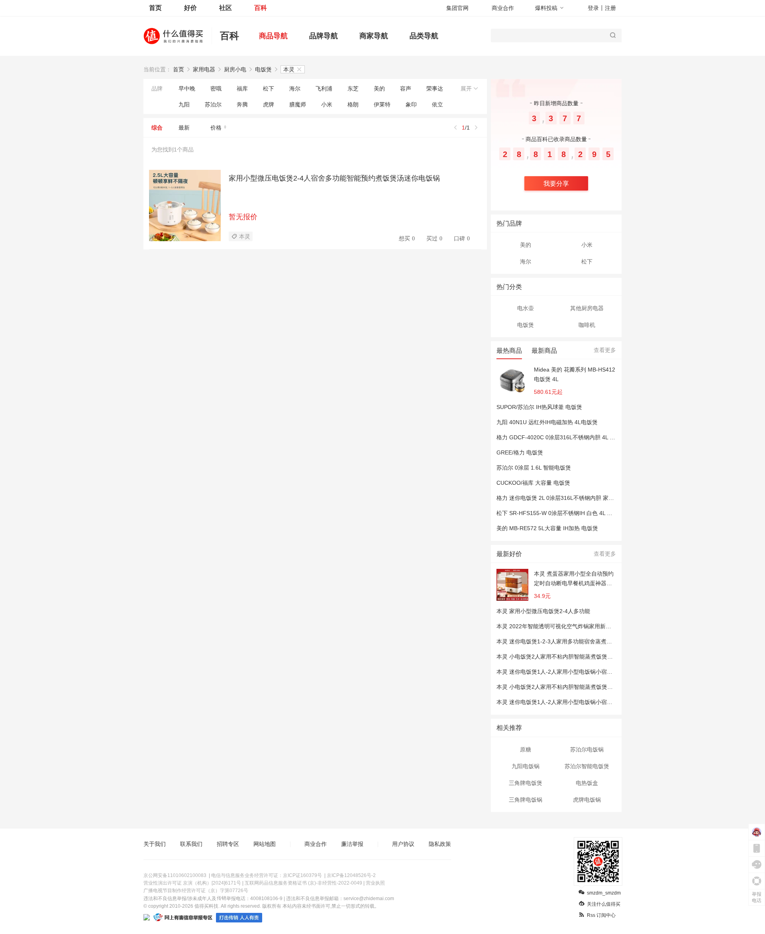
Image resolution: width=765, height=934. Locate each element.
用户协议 (403, 844)
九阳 (184, 104)
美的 (379, 88)
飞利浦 (324, 88)
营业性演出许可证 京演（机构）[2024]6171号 (192, 883)
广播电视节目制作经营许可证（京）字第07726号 (195, 890)
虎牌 (268, 104)
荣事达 (434, 88)
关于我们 (154, 844)
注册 (610, 8)
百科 (260, 7)
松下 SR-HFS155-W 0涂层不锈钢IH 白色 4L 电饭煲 (560, 513)
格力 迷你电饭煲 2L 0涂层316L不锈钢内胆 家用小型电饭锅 (569, 498)
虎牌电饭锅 (587, 799)
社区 (225, 7)
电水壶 (525, 308)
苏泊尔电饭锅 (587, 749)
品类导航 (424, 36)
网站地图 (264, 844)
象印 (411, 104)
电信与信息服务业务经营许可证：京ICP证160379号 (266, 875)
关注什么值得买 (603, 904)
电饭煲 (263, 69)
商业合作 (503, 8)
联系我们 (191, 844)
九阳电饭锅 (525, 766)
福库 (242, 88)
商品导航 (273, 36)
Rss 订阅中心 (601, 915)
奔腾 (242, 104)
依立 (437, 104)
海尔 (294, 88)
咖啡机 (587, 325)
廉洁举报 (352, 844)
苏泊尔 (213, 104)
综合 (157, 127)
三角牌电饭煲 (525, 783)
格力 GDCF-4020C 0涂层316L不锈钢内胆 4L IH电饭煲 (564, 437)
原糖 (525, 749)
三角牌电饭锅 (525, 799)
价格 (216, 127)
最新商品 (544, 350)
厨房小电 (235, 69)
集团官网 (457, 8)
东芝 (353, 88)
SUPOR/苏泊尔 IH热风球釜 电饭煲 (539, 407)
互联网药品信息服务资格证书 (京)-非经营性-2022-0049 (303, 883)
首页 (155, 7)
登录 (593, 8)
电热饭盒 (587, 783)
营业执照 (375, 883)
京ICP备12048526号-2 (351, 875)
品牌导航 (323, 36)
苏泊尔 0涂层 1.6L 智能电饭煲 (533, 467)
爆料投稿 (546, 8)
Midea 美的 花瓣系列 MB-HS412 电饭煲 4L (574, 374)
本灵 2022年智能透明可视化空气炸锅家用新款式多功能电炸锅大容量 (581, 626)
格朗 (353, 104)
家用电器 (204, 69)
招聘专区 (228, 844)
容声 (405, 88)
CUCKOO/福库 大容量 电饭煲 (533, 483)
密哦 (216, 88)
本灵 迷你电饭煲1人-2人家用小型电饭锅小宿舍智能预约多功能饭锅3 (581, 672)
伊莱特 (382, 104)
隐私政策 (440, 844)
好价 (190, 7)
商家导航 (373, 36)
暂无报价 (243, 217)
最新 (184, 127)
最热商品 (509, 350)
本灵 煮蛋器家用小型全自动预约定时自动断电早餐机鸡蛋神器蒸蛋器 (574, 579)
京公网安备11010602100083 (174, 875)
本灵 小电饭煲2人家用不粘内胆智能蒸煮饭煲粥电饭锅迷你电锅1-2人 (581, 656)
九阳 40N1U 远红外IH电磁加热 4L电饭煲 (547, 422)
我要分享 (556, 183)
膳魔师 (297, 104)
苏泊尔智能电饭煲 (587, 766)
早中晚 (186, 88)
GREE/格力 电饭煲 (519, 452)
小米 (326, 104)
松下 (268, 88)
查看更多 (605, 350)
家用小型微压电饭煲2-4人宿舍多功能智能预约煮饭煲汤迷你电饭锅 (334, 178)
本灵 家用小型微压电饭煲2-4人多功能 (543, 611)
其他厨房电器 (587, 308)
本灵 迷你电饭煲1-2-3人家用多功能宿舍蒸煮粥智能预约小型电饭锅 (579, 641)
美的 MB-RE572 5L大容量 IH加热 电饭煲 (547, 528)
